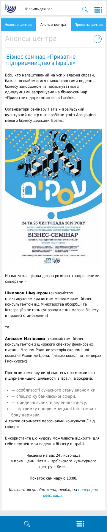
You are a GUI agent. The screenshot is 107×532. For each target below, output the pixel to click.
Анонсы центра (53, 25)
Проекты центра (89, 25)
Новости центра (18, 25)
